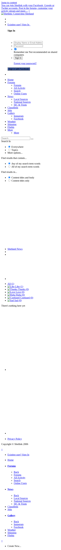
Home (11, 79)
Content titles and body (22, 177)
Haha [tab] (20, 295)
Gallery (11, 113)
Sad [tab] (18, 300)
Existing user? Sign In (19, 24)
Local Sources (21, 99)
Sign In (18, 58)
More (10, 130)
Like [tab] (19, 286)
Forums (11, 82)
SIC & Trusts (20, 104)
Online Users (20, 93)
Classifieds (13, 107)
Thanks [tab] (23, 289)
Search (17, 91)
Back (16, 472)
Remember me (21, 52)
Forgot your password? (25, 63)
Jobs (10, 110)
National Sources (22, 102)
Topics (14, 150)
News (10, 96)
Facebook (18, 118)
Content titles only (20, 180)
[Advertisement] (30, 215)
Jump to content (9, 2)
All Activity (19, 88)
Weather (12, 121)
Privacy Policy (15, 439)
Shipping (12, 124)
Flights (11, 127)
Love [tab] (19, 292)
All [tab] (11, 283)
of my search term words (25, 163)
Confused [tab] (26, 297)
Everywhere (17, 147)
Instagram (18, 116)
